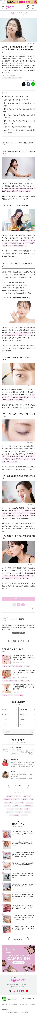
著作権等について (24, 1004)
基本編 (24, 799)
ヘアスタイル (17, 805)
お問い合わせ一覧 (14, 1012)
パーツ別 (18, 78)
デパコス (19, 812)
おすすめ (11, 666)
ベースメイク (11, 75)
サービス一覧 (5, 1012)
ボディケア (23, 714)
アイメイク (5, 714)
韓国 (22, 680)
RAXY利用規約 (11, 984)
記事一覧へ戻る (18, 641)
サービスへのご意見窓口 (22, 984)
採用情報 (32, 1004)
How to (5, 78)
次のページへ (18, 599)
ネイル (22, 719)
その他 (22, 724)
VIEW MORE (18, 786)
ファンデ (26, 666)
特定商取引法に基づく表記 (17, 986)
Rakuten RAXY (10, 7)
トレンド (11, 78)
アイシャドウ (19, 802)
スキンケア (5, 709)
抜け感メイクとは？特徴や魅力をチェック (16, 97)
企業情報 (4, 1004)
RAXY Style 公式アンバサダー (10, 680)
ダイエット (9, 812)
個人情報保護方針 (13, 1004)
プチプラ (10, 809)
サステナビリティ (25, 1012)
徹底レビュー (8, 802)
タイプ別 (24, 815)
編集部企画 (19, 666)
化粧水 (27, 809)
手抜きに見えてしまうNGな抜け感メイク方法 (17, 127)
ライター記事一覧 (18, 633)
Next (32, 608)
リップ (27, 680)
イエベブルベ (28, 805)
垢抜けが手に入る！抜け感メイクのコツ (15, 100)
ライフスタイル (19, 695)
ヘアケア (4, 719)
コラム (4, 724)
